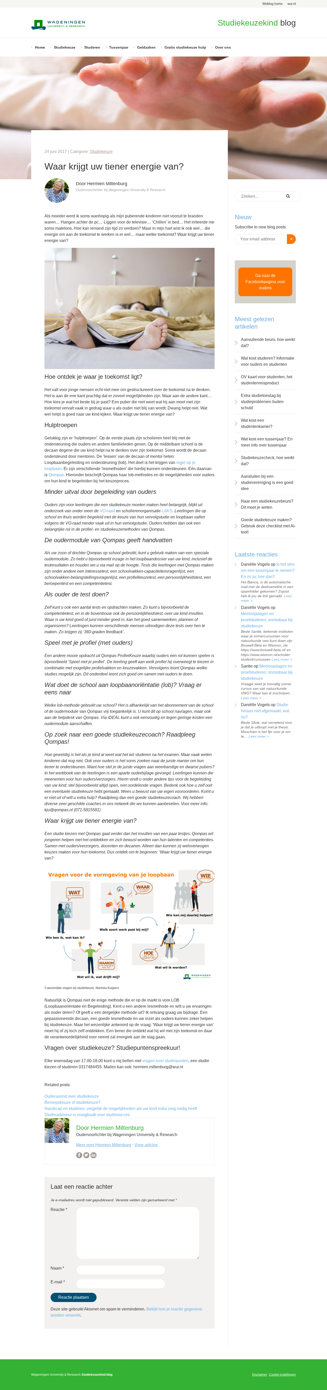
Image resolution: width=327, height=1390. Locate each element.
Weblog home (272, 4)
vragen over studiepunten (165, 1061)
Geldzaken (146, 47)
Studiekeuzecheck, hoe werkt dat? (267, 460)
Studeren (92, 47)
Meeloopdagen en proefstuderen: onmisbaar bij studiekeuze (267, 619)
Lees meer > (282, 659)
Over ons (223, 47)
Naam (57, 1268)
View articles (146, 1145)
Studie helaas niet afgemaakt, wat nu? (265, 711)
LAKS (167, 511)
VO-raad (107, 511)
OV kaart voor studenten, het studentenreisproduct (266, 380)
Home (40, 47)
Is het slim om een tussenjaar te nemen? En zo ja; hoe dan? (268, 570)
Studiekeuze (64, 47)
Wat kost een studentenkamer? (256, 423)
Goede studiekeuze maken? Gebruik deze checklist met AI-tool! (268, 526)
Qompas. (57, 475)
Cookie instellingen (282, 1374)
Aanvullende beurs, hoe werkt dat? (268, 342)
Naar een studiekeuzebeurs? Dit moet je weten (267, 504)
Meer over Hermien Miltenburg (103, 1145)
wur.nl (291, 4)
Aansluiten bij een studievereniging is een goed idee (267, 482)
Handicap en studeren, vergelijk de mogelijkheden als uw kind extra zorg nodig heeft (120, 1108)
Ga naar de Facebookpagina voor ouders (265, 281)
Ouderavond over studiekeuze (71, 1096)
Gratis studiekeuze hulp (185, 47)
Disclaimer (259, 1374)
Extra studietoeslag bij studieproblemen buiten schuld (262, 401)
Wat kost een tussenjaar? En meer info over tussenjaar (267, 442)
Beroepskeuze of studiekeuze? (72, 1102)
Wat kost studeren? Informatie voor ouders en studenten (267, 361)
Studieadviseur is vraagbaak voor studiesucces (87, 1115)
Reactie (59, 1209)
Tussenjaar (118, 47)
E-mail (58, 1282)
